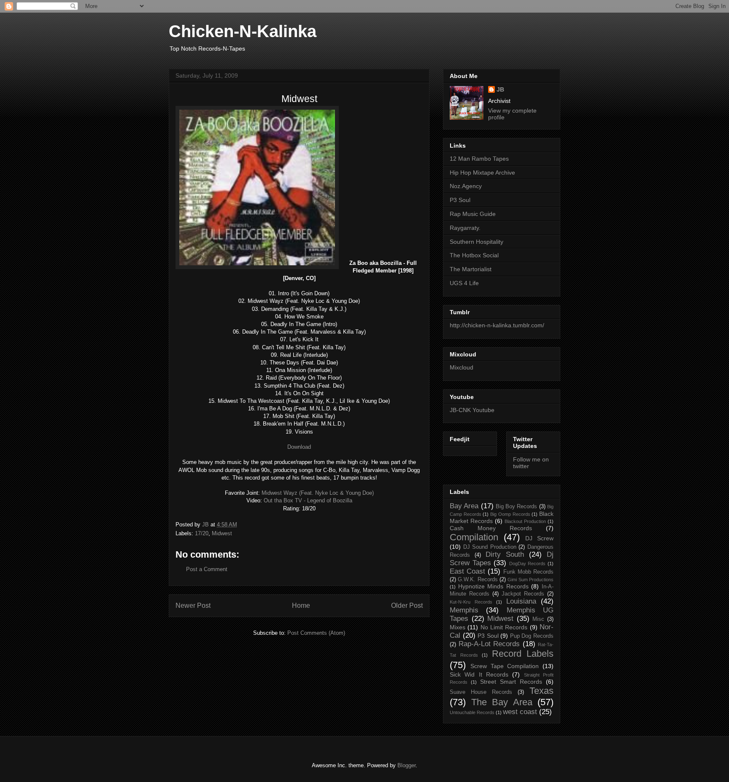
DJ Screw (539, 538)
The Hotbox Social (474, 255)
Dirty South (505, 554)
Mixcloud (461, 367)
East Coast (467, 571)
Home (301, 605)
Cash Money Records (491, 528)
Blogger (406, 765)
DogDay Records (527, 563)
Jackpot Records (523, 594)
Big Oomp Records (510, 514)
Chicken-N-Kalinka (242, 31)
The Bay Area (501, 702)
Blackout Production (525, 521)
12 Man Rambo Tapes (479, 158)
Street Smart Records (511, 681)
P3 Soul (460, 200)
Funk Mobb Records (528, 572)
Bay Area (464, 506)
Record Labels (523, 653)
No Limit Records (504, 627)
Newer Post (193, 605)
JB (500, 89)
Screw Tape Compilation (504, 666)
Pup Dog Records (532, 636)
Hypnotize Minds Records (493, 586)
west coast (520, 712)
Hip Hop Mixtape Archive (482, 172)
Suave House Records (481, 692)
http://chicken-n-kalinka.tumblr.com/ (497, 325)
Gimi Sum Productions (531, 579)
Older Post (407, 605)
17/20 (201, 533)
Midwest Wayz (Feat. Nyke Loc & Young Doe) (318, 493)
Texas (541, 690)
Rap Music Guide (473, 213)
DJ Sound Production (489, 547)
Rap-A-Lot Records (489, 644)
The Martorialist (470, 269)
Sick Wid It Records (479, 674)
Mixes (457, 627)
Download (299, 447)
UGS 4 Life (464, 283)
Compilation (474, 537)
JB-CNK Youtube (472, 410)
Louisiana (521, 601)
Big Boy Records (516, 507)
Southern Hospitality (476, 241)
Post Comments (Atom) (316, 633)
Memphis (464, 610)
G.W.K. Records (477, 579)
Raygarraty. (465, 227)
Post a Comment (206, 569)
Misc (538, 619)
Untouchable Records (472, 712)
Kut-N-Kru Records (471, 601)
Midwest (222, 533)
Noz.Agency (466, 186)
